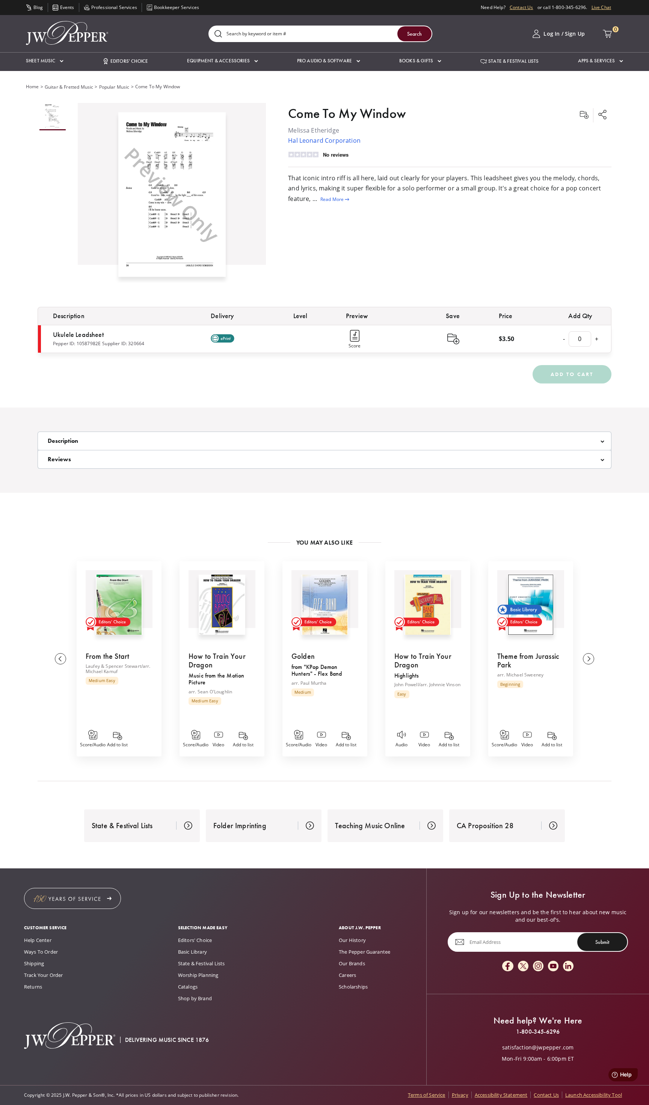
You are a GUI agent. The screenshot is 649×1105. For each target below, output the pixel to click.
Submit (602, 942)
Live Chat (601, 7)
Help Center (37, 940)
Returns (33, 986)
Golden (303, 656)
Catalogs (188, 986)
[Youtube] (553, 966)
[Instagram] (538, 966)
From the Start (107, 656)
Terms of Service (426, 1094)
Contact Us (521, 7)
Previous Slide (60, 658)
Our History (352, 940)
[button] (44, 61)
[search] (218, 34)
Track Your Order (43, 975)
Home (32, 86)
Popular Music (114, 87)
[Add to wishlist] (584, 115)
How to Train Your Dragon (217, 660)
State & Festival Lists (201, 963)
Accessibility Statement (501, 1094)
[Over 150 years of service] (72, 898)
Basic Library (192, 951)
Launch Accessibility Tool (593, 1094)
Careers (347, 975)
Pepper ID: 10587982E (77, 343)
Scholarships (353, 986)
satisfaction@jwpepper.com (538, 1048)
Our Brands (352, 963)
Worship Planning (198, 975)
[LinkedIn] (568, 966)
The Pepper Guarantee (364, 951)
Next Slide (588, 658)
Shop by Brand (195, 998)
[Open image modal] (172, 197)
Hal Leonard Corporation (324, 140)
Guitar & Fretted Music (69, 87)
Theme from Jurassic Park (528, 660)
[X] (523, 966)
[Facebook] (507, 966)
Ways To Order (41, 951)
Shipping (34, 963)
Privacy (460, 1094)
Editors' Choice (195, 940)
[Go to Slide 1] (52, 116)
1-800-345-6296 (538, 1031)
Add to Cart (572, 374)
